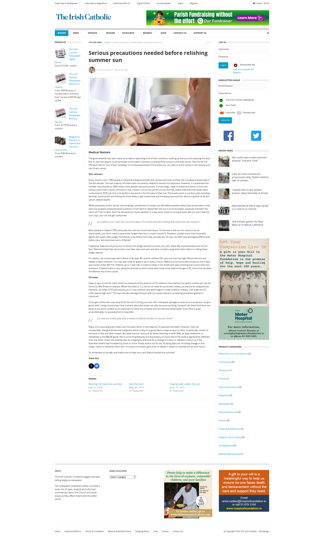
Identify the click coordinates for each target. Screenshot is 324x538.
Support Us (200, 33)
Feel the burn (136, 384)
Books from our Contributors (233, 353)
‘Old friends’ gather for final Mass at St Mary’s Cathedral (247, 223)
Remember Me (247, 64)
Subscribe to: (225, 93)
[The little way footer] (188, 517)
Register (194, 3)
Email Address (226, 85)
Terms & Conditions (94, 531)
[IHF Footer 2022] (244, 519)
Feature (110, 33)
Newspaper (224, 403)
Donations (224, 370)
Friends (222, 378)
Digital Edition (143, 3)
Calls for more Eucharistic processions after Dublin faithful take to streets (250, 177)
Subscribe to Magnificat (96, 3)
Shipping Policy (142, 531)
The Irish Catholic (249, 531)
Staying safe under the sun (185, 384)
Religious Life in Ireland (230, 437)
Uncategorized (226, 445)
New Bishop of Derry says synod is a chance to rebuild (250, 207)
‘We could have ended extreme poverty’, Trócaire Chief (249, 159)
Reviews (147, 33)
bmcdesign (264, 531)
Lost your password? (243, 69)
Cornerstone (225, 361)
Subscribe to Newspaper (66, 3)
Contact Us (179, 33)
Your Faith (128, 33)
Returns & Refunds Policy (119, 531)
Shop (163, 33)
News (76, 33)
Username (224, 49)
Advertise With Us (121, 3)
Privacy (165, 531)
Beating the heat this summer (105, 384)
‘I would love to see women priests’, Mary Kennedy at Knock (250, 191)
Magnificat (224, 395)
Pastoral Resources (228, 412)
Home (63, 33)
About (57, 531)
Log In (180, 3)
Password (223, 56)
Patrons (222, 420)
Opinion (92, 33)
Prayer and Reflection (229, 428)
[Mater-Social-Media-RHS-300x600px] (244, 338)
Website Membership (229, 453)
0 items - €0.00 (262, 3)
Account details (164, 3)
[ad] (207, 24)
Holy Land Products (228, 387)
